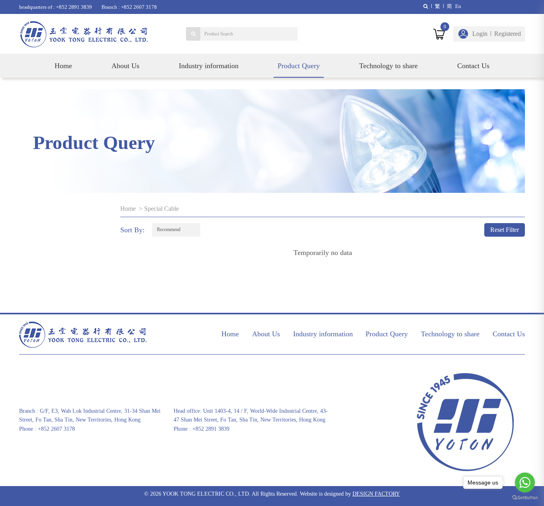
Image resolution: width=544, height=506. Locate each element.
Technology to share (388, 66)
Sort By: (132, 230)
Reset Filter (504, 229)
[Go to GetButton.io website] (525, 497)
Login (479, 33)
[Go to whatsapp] (525, 482)
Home (63, 66)
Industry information (209, 66)
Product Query (299, 66)
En (458, 6)
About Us (125, 66)
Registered (507, 33)
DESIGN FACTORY (376, 494)
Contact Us (473, 66)
